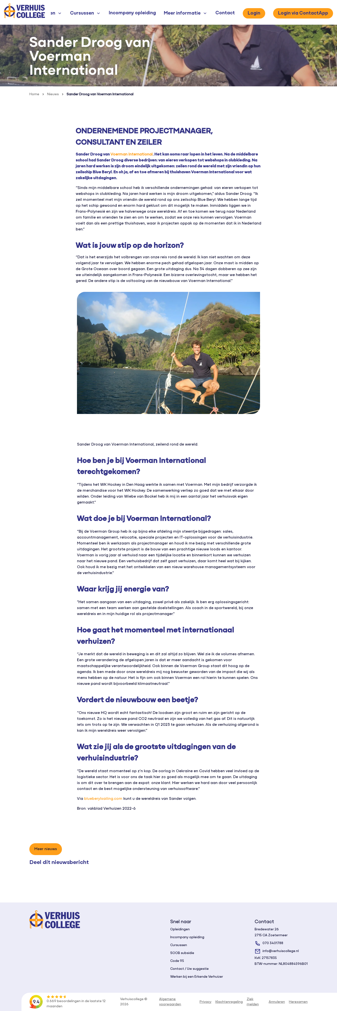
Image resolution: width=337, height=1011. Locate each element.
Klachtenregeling (229, 1002)
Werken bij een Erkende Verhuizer (196, 977)
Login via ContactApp (303, 13)
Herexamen (298, 1002)
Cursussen (178, 945)
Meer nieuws (45, 849)
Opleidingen (180, 929)
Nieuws (53, 94)
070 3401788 (272, 943)
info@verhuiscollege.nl (280, 951)
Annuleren (277, 1002)
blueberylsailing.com (103, 799)
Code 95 (177, 961)
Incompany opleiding (132, 13)
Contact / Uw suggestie (189, 969)
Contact (225, 13)
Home (34, 94)
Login (254, 13)
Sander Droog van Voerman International (100, 94)
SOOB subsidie (182, 953)
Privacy (205, 1002)
